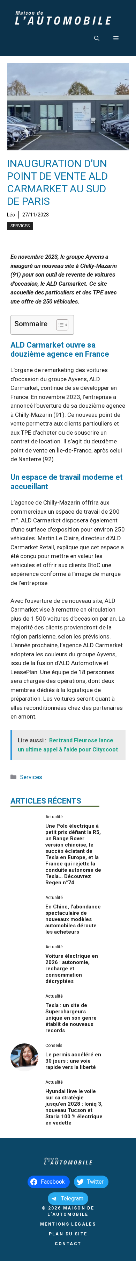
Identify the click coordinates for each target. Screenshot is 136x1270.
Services (20, 225)
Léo (11, 214)
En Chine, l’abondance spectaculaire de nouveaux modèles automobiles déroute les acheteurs (73, 919)
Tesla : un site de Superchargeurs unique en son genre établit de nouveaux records (71, 1018)
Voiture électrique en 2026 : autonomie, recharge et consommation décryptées (71, 968)
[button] (96, 38)
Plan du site (68, 1234)
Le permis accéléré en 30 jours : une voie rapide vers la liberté (73, 1060)
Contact (68, 1243)
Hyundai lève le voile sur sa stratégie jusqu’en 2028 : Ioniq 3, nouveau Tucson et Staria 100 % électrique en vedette (74, 1107)
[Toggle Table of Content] (59, 325)
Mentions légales (68, 1224)
